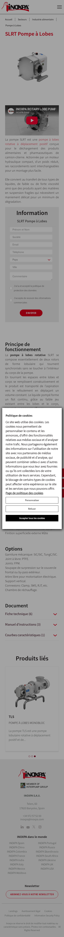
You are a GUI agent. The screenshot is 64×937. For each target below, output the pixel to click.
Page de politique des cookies (24, 493)
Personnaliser (32, 500)
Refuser (32, 508)
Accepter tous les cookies (32, 518)
